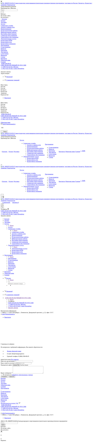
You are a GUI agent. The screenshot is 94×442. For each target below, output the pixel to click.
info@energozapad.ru (9, 124)
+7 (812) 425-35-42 (12, 68)
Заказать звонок (13, 308)
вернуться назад (6, 359)
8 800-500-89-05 (6, 63)
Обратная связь (5, 122)
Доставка (4, 383)
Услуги (10, 227)
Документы (4, 396)
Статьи (3, 401)
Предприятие (12, 258)
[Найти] (2, 12)
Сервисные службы (18, 232)
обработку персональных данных (22, 375)
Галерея (3, 386)
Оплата (3, 380)
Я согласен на (18, 375)
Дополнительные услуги (19, 248)
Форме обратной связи (14, 351)
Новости (3, 393)
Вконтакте (7, 98)
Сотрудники (4, 398)
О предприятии (5, 391)
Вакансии (4, 400)
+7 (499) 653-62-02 (9, 67)
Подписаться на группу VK (9, 403)
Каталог (3, 378)
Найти (3, 425)
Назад (12, 225)
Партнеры (4, 395)
